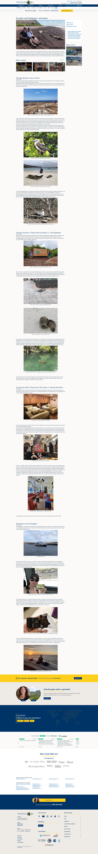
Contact (60, 5)
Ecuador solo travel (53, 783)
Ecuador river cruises (69, 786)
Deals (53, 7)
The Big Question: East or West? (74, 31)
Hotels (49, 7)
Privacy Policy (19, 847)
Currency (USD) (69, 1)
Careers (19, 840)
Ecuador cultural (68, 785)
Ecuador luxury (36, 783)
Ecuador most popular (53, 786)
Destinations (21, 5)
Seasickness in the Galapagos (74, 38)
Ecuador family (36, 786)
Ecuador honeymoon (53, 785)
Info (56, 7)
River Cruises (40, 7)
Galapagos (70, 26)
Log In (75, 1)
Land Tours (33, 7)
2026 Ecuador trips (20, 778)
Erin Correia (70, 24)
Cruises (28, 7)
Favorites (79, 1)
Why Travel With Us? (49, 754)
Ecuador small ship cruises (21, 788)
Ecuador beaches (36, 788)
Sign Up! (40, 825)
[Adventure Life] (25, 2)
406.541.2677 (20, 825)
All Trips (23, 7)
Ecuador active (68, 783)
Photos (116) (70, 22)
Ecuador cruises (19, 786)
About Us (41, 5)
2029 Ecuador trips (69, 778)
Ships (45, 7)
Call (54, 10)
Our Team (19, 837)
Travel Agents (20, 842)
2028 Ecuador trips (53, 778)
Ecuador (18, 7)
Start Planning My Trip (66, 10)
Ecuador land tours (36, 785)
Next (80, 743)
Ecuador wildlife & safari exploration (23, 783)
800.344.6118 (76, 3)
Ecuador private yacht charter (22, 789)
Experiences (30, 5)
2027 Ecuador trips (36, 778)
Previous (18, 743)
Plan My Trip (50, 5)
